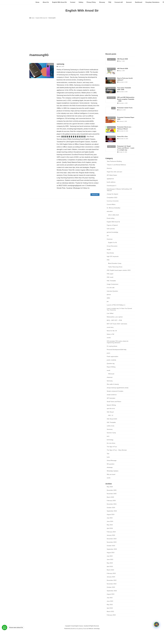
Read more (95, 194)
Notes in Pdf (110, 334)
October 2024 (111, 507)
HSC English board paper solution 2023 (118, 270)
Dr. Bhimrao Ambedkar (113, 208)
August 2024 (110, 514)
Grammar (110, 239)
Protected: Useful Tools (124, 107)
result (108, 370)
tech (108, 436)
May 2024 (110, 525)
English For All (112, 242)
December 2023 (111, 538)
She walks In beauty (113, 384)
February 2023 (111, 573)
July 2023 (110, 556)
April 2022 (110, 608)
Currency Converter (113, 201)
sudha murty (110, 426)
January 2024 (111, 535)
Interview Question (112, 291)
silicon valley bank (113, 214)
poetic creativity (111, 360)
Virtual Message (111, 460)
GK (108, 235)
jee (108, 301)
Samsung (109, 380)
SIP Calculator (111, 398)
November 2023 (111, 542)
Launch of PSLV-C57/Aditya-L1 (116, 305)
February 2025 (111, 500)
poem (108, 353)
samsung (60, 64)
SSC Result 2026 (122, 59)
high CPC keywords (113, 256)
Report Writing (111, 367)
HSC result (110, 277)
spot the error (111, 408)
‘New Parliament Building (114, 161)
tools (108, 457)
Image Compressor (112, 284)
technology (110, 439)
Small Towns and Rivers (114, 401)
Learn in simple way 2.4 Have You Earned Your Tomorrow (119, 309)
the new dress (111, 443)
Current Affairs (111, 204)
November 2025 (111, 493)
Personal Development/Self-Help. (117, 349)
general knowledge (112, 232)
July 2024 (110, 518)
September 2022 (112, 590)
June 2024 (110, 521)
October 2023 (111, 545)
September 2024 (112, 511)
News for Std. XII (112, 330)
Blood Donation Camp (114, 263)
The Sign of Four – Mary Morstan (117, 450)
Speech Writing (111, 405)
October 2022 (111, 587)
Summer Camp (111, 432)
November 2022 (111, 583)
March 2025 (110, 497)
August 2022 (110, 594)
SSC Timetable (111, 422)
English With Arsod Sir (113, 221)
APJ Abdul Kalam (112, 175)
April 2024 (110, 528)
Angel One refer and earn (114, 171)
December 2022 (111, 580)
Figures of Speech (112, 225)
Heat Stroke (110, 253)
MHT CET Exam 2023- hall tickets (117, 324)
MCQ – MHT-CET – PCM (114, 320)
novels (109, 337)
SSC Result (110, 412)
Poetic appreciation (112, 356)
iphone (109, 294)
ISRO (108, 298)
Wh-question (110, 464)
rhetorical (109, 377)
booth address (111, 182)
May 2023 (110, 563)
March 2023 (110, 570)
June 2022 (110, 601)
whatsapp (110, 467)
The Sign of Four (112, 446)
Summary (110, 429)
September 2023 (112, 549)
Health (109, 249)
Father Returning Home (115, 267)
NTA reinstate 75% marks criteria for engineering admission (117, 341)
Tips (108, 453)
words (108, 478)
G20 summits (111, 228)
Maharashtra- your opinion (115, 317)
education (110, 211)
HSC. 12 (110, 415)
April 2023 (110, 566)
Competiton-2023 (112, 197)
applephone (110, 178)
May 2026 (110, 486)
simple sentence (112, 394)
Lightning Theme (82, 628)
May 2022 (110, 604)
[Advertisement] (82, 33)
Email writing (110, 218)
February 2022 (111, 615)
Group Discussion (112, 246)
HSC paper (110, 273)
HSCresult (111, 374)
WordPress (73, 628)
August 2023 (110, 552)
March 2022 (110, 611)
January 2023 (111, 577)
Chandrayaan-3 (111, 185)
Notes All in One (122, 136)
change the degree (112, 194)
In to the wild (110, 287)
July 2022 (110, 597)
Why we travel (111, 474)
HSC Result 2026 (122, 68)
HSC (108, 260)
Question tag (110, 363)
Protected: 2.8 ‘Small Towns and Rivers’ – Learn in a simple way (125, 148)
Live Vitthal (110, 313)
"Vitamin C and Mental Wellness (116, 164)
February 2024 (111, 531)
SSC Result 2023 (112, 419)
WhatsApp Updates (112, 471)
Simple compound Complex (115, 391)
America (109, 168)
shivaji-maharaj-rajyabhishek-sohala (117, 387)
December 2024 (111, 504)
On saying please (112, 346)
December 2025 (111, 490)
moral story (110, 327)
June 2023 (110, 559)
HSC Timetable (111, 280)
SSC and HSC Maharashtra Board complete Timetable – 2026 (125, 99)
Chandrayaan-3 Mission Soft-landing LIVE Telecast (119, 189)
